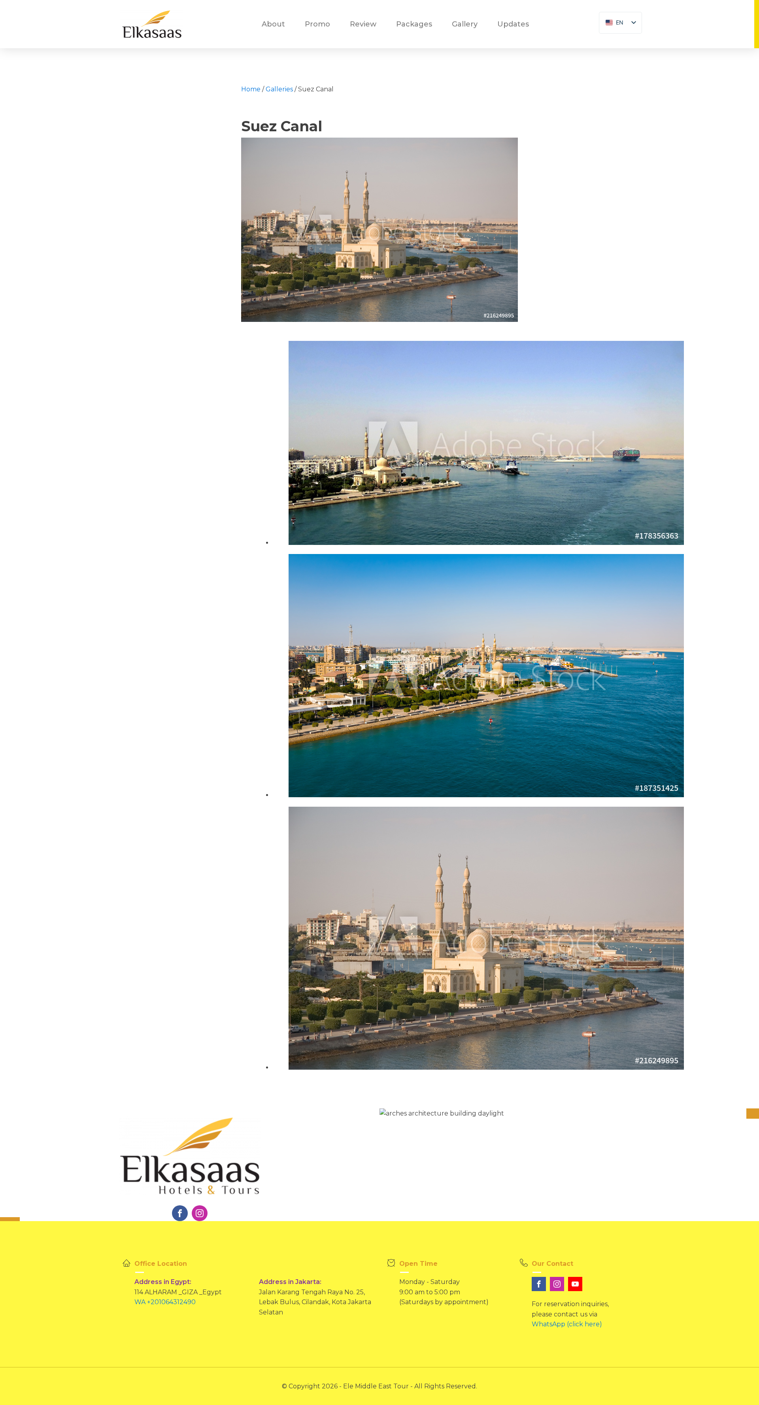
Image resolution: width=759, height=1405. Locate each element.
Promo (317, 24)
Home (251, 89)
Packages (414, 24)
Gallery (465, 24)
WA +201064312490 (165, 1302)
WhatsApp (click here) (567, 1324)
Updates (513, 24)
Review (363, 24)
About (273, 24)
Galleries (279, 89)
